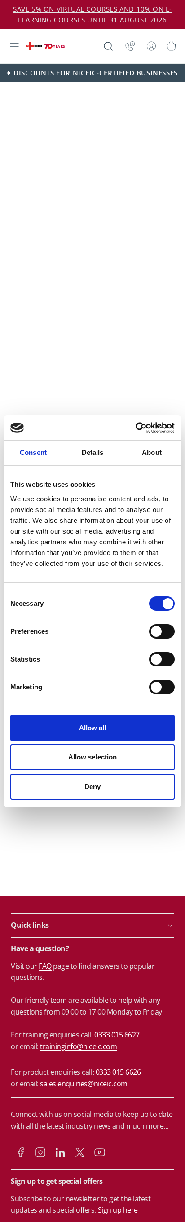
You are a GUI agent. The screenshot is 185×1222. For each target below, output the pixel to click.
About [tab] (152, 452)
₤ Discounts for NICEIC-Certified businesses (92, 72)
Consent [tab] (33, 452)
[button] (14, 46)
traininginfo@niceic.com (78, 1046)
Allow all (92, 728)
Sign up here (118, 1210)
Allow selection (92, 757)
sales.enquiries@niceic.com (84, 1084)
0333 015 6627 (117, 1035)
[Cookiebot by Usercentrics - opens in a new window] (135, 428)
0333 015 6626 (118, 1072)
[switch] (162, 631)
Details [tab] (93, 452)
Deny (92, 786)
